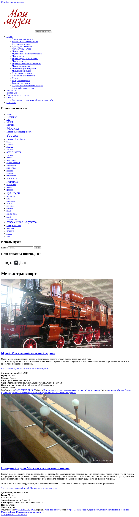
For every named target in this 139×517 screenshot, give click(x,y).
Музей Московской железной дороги (28, 353)
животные (11, 168)
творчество (14, 225)
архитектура (14, 152)
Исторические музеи (21, 44)
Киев (8, 120)
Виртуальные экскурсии (18, 95)
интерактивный (11, 175)
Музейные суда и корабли (24, 68)
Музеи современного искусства (26, 63)
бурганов (10, 155)
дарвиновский (13, 162)
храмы (10, 230)
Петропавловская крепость (19, 132)
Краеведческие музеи (22, 46)
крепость (10, 190)
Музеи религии (19, 61)
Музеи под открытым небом (25, 58)
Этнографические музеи (23, 88)
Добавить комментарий (43, 392)
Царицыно (10, 147)
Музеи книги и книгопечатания (27, 54)
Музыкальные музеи (21, 71)
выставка (11, 160)
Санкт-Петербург (16, 139)
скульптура (12, 219)
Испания (12, 116)
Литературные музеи (21, 49)
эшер (8, 236)
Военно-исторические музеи (25, 41)
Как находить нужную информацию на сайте (33, 100)
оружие (10, 208)
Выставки (11, 90)
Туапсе (9, 142)
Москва (13, 128)
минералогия (11, 201)
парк (9, 211)
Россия (12, 135)
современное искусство (22, 221)
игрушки (10, 173)
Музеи (9, 36)
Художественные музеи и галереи (27, 85)
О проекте (11, 102)
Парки (15, 78)
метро (8, 198)
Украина (10, 144)
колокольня (11, 185)
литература (11, 196)
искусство (12, 178)
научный (10, 206)
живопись (11, 165)
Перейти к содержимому (12, 2)
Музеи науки (18, 56)
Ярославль (10, 149)
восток (9, 157)
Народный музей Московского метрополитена (35, 468)
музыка (9, 203)
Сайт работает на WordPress (14, 514)
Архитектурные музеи (22, 39)
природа (12, 213)
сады (9, 216)
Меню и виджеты (43, 32)
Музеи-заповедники (21, 66)
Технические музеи (21, 83)
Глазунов (9, 114)
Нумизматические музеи (23, 76)
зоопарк (10, 171)
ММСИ (10, 122)
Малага (10, 124)
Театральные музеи (21, 80)
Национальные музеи (22, 73)
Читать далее (24, 368)
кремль (9, 187)
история (12, 181)
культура (13, 193)
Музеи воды (17, 51)
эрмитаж (9, 234)
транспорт (11, 228)
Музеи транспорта (93, 390)
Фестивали (12, 93)
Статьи (10, 98)
